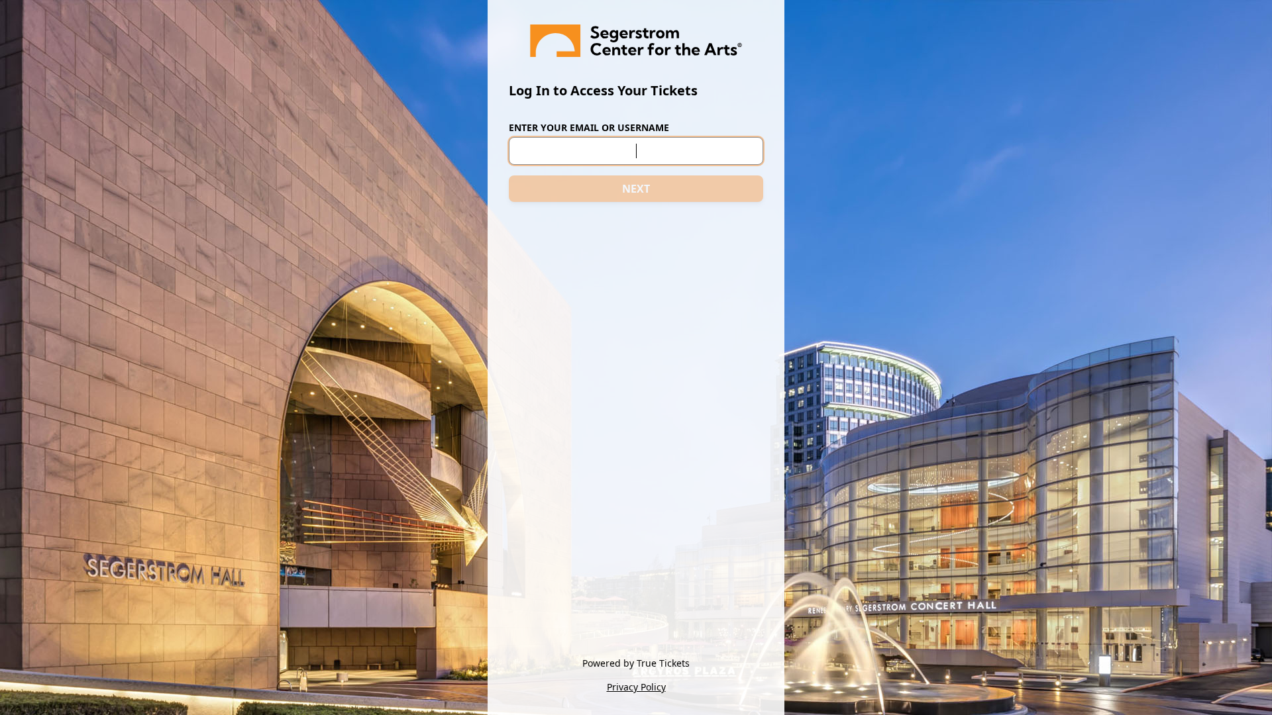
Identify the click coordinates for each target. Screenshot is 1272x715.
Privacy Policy (636, 687)
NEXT (636, 188)
